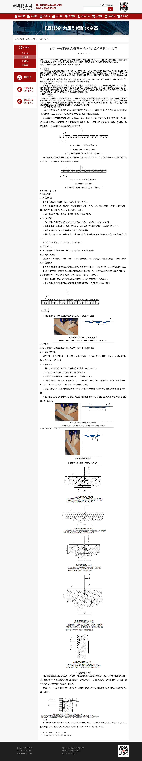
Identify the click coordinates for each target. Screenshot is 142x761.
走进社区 (25, 65)
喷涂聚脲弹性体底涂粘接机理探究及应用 (59, 735)
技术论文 (42, 39)
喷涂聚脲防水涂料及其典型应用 (56, 732)
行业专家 (25, 53)
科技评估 (25, 61)
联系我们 (124, 16)
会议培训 (59, 16)
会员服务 (72, 16)
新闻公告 (46, 16)
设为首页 (103, 5)
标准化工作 (85, 16)
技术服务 (99, 16)
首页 (27, 39)
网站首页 (21, 16)
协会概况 (34, 16)
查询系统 (111, 16)
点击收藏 (110, 5)
